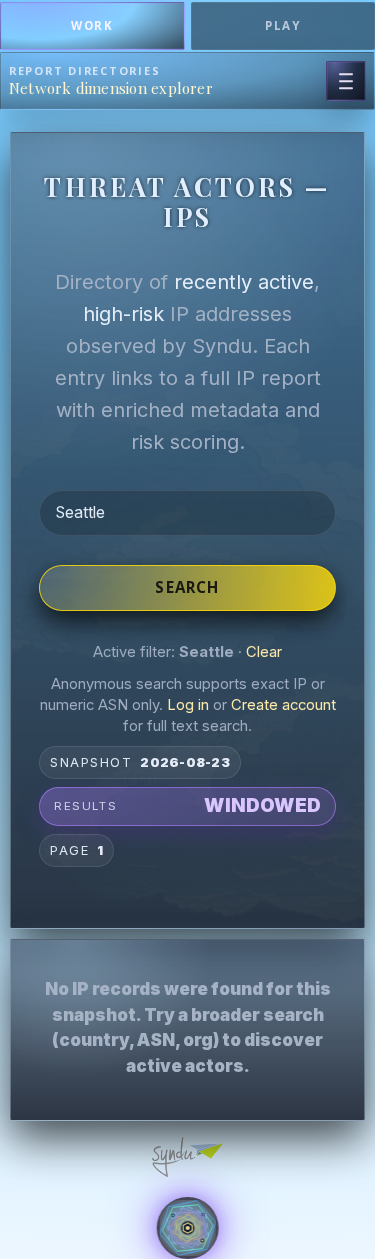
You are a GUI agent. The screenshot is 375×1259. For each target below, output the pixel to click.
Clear (264, 652)
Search (187, 587)
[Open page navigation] (346, 81)
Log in (188, 705)
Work (92, 25)
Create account (283, 705)
